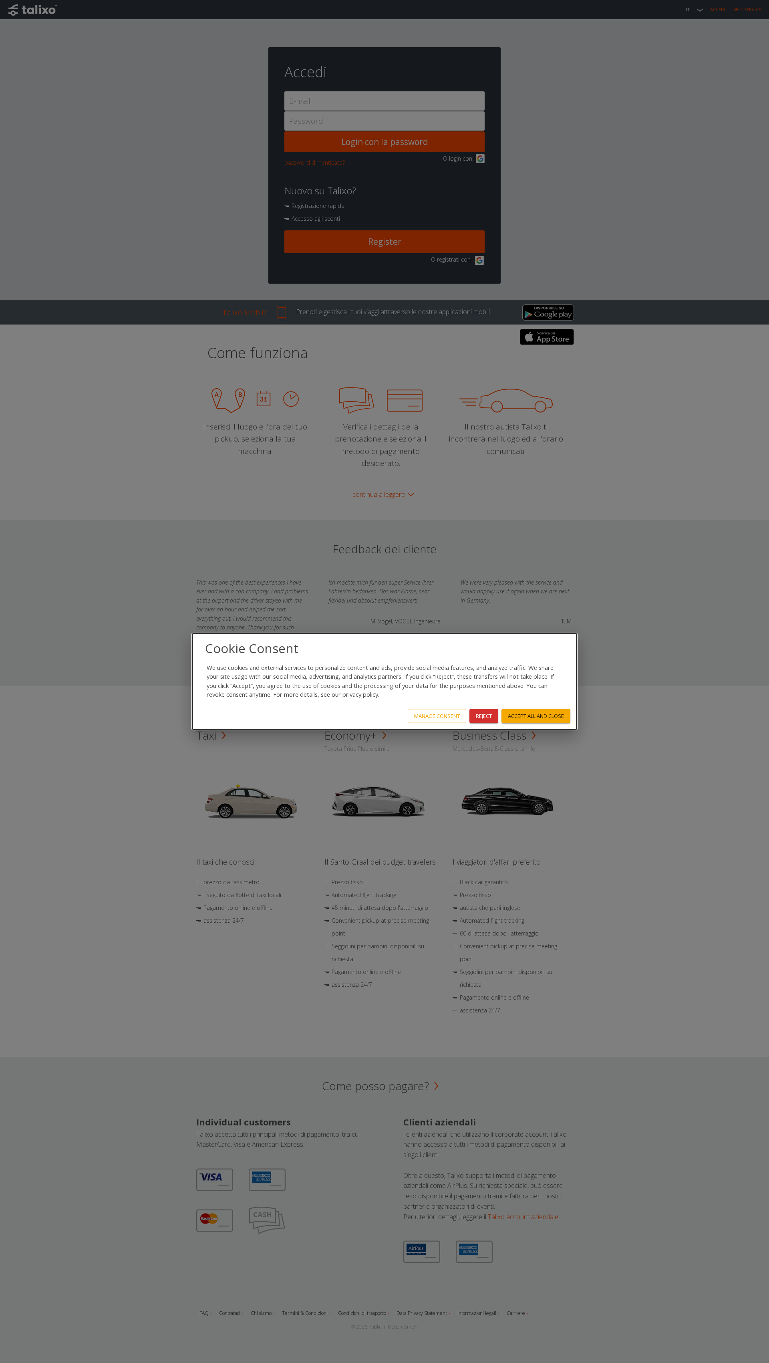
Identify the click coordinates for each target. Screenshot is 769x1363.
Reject (484, 716)
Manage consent (437, 716)
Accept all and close (536, 716)
